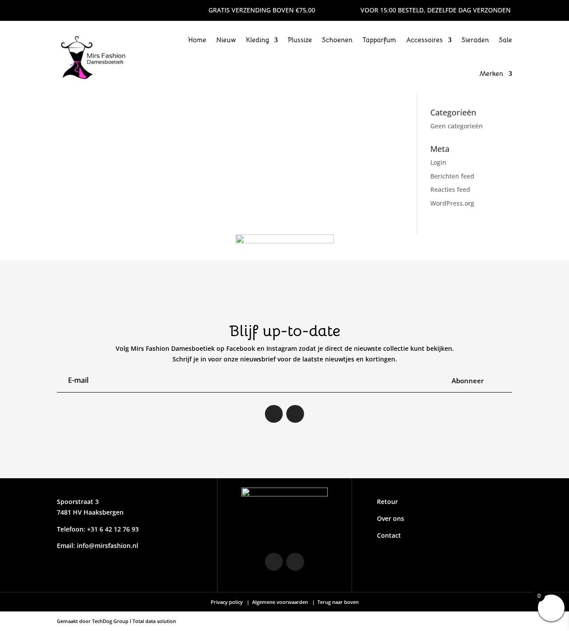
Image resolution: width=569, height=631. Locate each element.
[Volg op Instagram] (64, 10)
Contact (389, 535)
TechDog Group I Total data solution (134, 621)
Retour (387, 501)
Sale (505, 40)
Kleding (257, 40)
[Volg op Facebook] (82, 10)
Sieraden (475, 40)
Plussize (300, 40)
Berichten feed (452, 176)
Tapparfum (379, 40)
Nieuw (226, 40)
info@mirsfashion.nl (107, 545)
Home (197, 40)
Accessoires (424, 40)
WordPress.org (452, 203)
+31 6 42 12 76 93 (112, 529)
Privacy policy (227, 602)
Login (438, 162)
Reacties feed (450, 189)
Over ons (390, 518)
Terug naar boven (337, 602)
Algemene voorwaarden (280, 602)
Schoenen (337, 40)
